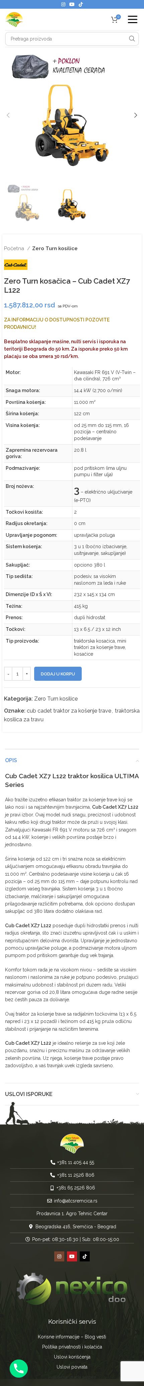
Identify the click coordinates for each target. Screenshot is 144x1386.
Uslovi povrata (72, 1367)
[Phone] (19, 1369)
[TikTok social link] (81, 4)
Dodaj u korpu (58, 673)
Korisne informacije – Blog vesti (72, 1336)
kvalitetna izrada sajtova (72, 1377)
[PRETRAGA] (132, 39)
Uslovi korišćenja (72, 1357)
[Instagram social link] (63, 4)
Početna (14, 248)
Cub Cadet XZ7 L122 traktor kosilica (59, 776)
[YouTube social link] (72, 4)
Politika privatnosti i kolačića (72, 1346)
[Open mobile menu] (132, 19)
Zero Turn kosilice (55, 248)
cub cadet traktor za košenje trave (69, 711)
